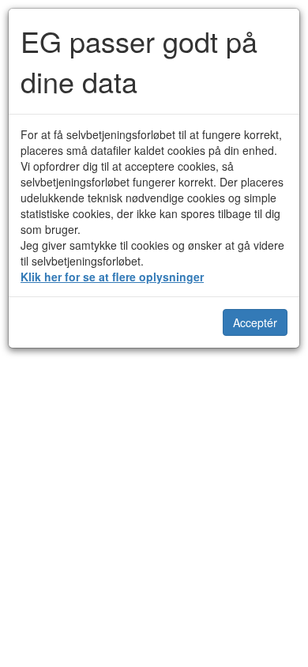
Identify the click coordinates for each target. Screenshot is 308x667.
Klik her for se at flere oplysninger (112, 277)
